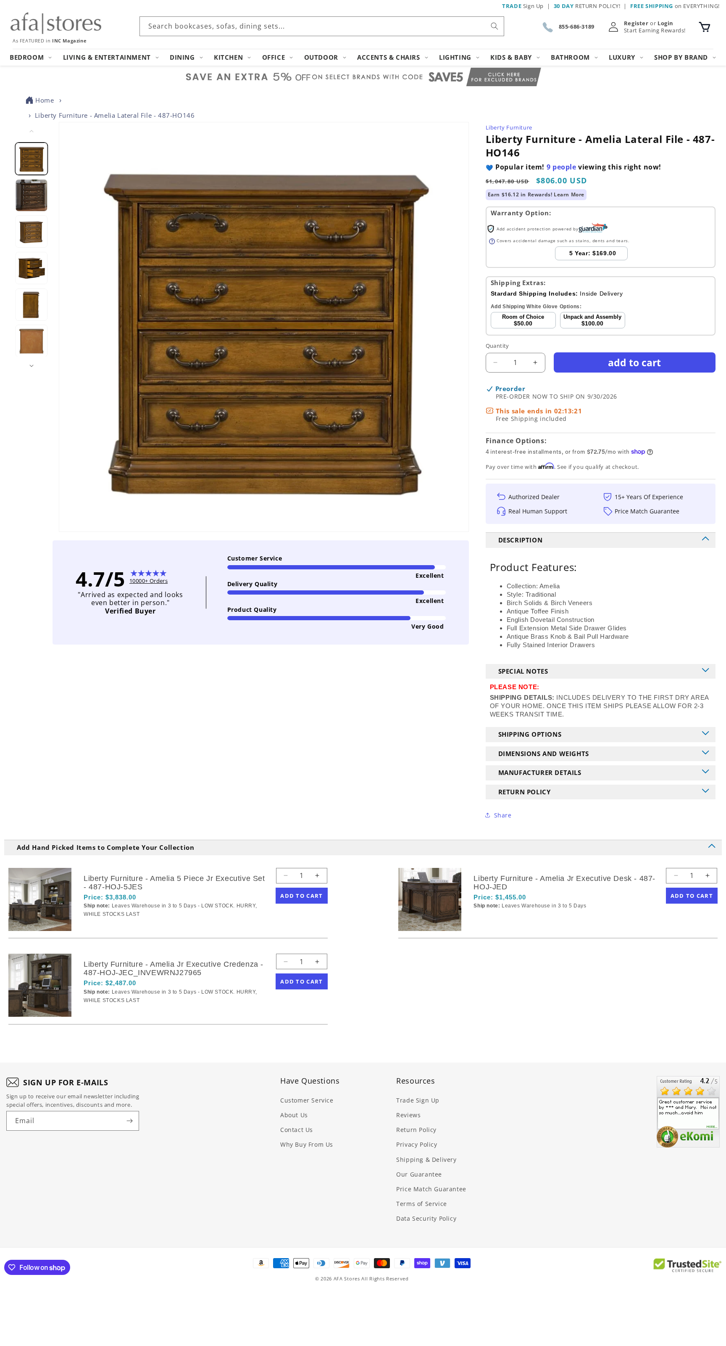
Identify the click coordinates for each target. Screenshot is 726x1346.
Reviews (408, 1115)
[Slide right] (31, 366)
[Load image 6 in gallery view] (32, 341)
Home (44, 100)
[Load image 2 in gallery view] (32, 195)
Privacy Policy (416, 1144)
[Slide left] (31, 131)
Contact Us (296, 1130)
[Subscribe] (129, 1121)
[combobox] (322, 26)
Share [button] (503, 815)
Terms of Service (421, 1204)
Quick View (128, 928)
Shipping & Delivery (426, 1160)
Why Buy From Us (306, 1144)
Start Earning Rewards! (655, 30)
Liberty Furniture (509, 127)
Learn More (569, 194)
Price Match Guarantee (431, 1189)
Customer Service (307, 1100)
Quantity (497, 345)
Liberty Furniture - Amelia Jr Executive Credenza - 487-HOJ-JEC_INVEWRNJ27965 (173, 968)
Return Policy (416, 1130)
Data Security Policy (426, 1218)
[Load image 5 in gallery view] (32, 304)
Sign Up (523, 5)
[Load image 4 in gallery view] (32, 268)
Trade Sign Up (417, 1100)
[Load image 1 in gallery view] (32, 159)
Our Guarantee (419, 1174)
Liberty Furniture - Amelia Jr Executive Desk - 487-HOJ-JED (564, 882)
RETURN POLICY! (587, 5)
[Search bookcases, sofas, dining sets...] (494, 26)
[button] (704, 26)
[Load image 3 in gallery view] (32, 231)
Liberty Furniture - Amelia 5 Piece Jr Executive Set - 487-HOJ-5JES (174, 882)
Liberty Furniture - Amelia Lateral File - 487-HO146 (115, 115)
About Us (294, 1115)
